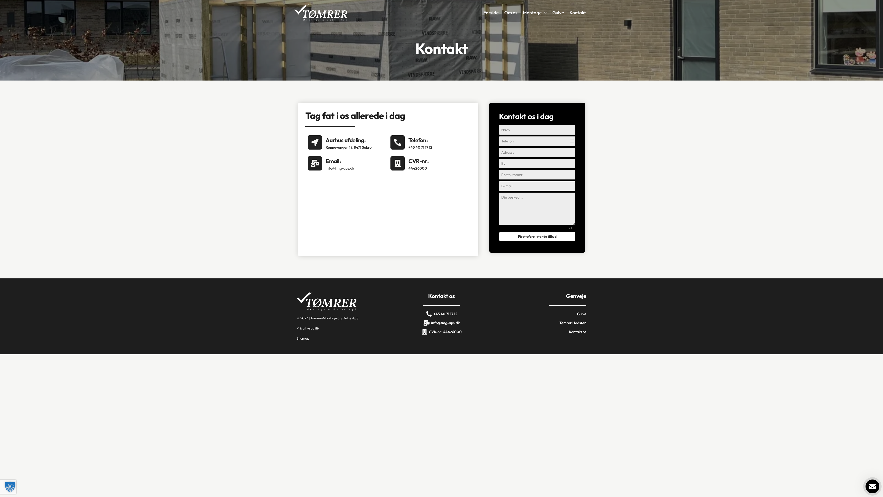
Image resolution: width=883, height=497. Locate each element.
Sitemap (303, 338)
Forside (491, 12)
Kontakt (578, 12)
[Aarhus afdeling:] (315, 142)
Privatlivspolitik (308, 328)
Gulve (558, 12)
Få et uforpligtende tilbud (537, 236)
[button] (10, 487)
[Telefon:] (397, 142)
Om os (510, 12)
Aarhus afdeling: (346, 140)
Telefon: (418, 140)
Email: (333, 161)
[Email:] (315, 163)
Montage (532, 12)
